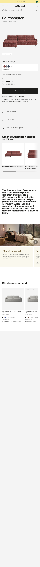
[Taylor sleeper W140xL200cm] (13, 299)
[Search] (37, 10)
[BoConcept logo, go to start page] (20, 6)
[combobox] (20, 10)
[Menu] (3, 6)
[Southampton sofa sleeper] (13, 154)
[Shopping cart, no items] (36, 6)
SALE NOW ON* (20, 1)
